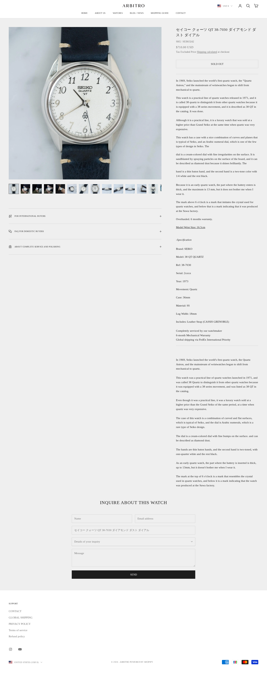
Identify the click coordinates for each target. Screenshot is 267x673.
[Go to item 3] (37, 189)
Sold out (217, 64)
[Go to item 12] (142, 189)
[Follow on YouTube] (20, 649)
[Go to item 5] (60, 189)
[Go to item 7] (83, 189)
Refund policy (17, 636)
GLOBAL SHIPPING (21, 617)
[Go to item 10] (118, 189)
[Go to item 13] (153, 189)
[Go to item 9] (107, 189)
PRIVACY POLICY (20, 623)
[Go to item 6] (72, 189)
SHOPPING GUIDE (160, 13)
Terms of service (18, 630)
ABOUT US (100, 13)
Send (133, 574)
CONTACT (181, 13)
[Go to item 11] (130, 189)
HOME (84, 13)
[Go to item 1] (14, 189)
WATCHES (118, 13)
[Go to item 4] (49, 189)
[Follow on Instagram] (10, 649)
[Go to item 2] (25, 189)
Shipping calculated (207, 52)
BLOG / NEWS (136, 13)
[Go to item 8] (95, 189)
